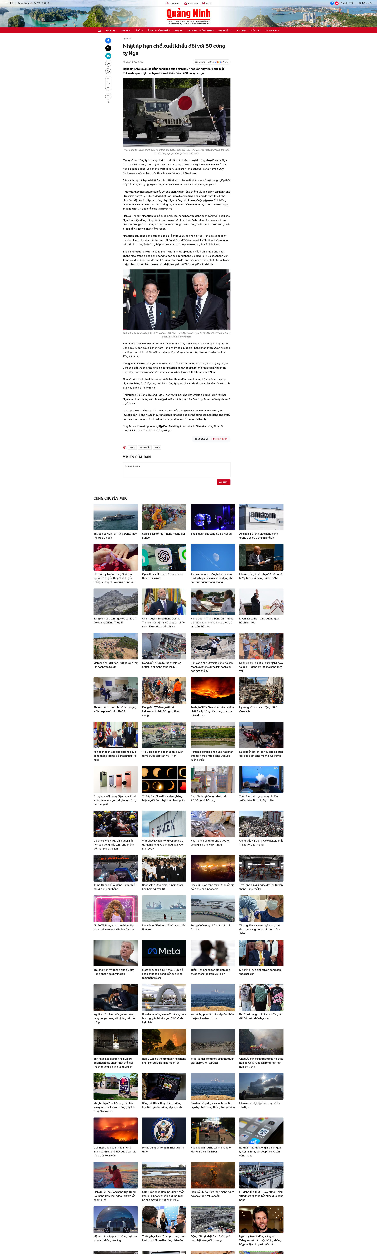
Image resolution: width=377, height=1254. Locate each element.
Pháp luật (224, 30)
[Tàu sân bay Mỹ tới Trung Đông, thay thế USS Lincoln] (116, 517)
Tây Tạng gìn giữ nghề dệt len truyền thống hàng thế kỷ (261, 887)
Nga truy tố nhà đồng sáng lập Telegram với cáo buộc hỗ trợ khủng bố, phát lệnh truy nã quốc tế (260, 1240)
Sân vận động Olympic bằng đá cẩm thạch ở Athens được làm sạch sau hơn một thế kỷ (212, 666)
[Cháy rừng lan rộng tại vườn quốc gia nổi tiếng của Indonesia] (213, 868)
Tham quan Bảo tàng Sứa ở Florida (211, 533)
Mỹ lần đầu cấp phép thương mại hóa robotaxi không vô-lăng (115, 1238)
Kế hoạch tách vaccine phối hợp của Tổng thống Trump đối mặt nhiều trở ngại (115, 755)
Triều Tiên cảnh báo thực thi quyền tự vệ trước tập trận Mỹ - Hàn (162, 753)
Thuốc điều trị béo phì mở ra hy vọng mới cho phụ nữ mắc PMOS (115, 709)
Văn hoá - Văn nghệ (157, 30)
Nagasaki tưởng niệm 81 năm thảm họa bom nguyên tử (162, 887)
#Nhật (132, 447)
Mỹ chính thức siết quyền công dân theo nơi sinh (260, 971)
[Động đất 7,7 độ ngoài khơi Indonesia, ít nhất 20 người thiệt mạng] (164, 690)
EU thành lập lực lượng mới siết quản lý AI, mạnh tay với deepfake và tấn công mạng (260, 1151)
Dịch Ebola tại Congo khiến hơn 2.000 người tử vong (209, 798)
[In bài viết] (108, 71)
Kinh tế (124, 30)
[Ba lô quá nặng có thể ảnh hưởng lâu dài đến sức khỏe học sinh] (261, 997)
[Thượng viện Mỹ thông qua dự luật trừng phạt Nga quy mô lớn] (116, 953)
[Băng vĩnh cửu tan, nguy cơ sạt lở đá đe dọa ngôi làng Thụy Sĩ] (116, 601)
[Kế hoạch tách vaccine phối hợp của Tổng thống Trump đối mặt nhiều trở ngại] (116, 735)
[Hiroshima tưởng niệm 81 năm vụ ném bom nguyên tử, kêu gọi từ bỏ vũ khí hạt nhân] (164, 997)
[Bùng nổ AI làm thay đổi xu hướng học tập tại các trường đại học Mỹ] (164, 1086)
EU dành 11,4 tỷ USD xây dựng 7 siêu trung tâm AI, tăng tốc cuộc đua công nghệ (261, 1195)
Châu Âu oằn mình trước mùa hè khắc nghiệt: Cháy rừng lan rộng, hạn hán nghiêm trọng (261, 1062)
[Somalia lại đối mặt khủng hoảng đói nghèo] (164, 517)
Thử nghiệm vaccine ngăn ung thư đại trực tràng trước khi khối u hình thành (259, 929)
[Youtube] (337, 3)
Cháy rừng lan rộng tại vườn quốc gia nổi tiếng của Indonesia (212, 887)
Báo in (208, 3)
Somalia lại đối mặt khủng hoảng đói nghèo (163, 535)
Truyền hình (175, 3)
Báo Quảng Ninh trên (204, 62)
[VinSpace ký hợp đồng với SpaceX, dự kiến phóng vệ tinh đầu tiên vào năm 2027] (164, 824)
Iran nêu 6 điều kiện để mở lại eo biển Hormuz (164, 927)
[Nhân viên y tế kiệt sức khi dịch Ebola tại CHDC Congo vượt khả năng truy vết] (261, 646)
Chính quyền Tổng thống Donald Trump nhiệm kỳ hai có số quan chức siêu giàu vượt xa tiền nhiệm (163, 622)
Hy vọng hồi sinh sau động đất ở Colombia (258, 709)
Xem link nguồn (219, 439)
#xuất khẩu (145, 447)
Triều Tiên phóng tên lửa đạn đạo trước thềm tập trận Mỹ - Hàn (210, 971)
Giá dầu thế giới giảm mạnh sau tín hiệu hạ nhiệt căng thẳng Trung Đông (213, 1105)
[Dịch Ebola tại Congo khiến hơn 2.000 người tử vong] (213, 779)
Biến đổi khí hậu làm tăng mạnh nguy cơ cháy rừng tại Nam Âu (212, 1193)
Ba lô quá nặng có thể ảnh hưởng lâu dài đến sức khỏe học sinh (260, 1016)
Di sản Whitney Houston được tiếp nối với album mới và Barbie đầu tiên (114, 927)
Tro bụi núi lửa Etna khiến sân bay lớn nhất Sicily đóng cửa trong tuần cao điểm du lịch (212, 711)
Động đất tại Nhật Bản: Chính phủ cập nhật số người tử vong (210, 1238)
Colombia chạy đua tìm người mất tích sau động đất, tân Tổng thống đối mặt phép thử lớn (114, 844)
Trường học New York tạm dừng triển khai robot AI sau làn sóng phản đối (163, 1238)
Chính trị (110, 30)
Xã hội (137, 30)
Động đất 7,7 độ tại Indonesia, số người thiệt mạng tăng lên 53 (161, 664)
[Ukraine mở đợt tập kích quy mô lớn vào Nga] (261, 1086)
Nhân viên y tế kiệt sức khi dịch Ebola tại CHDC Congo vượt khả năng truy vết (261, 666)
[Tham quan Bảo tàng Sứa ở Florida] (213, 517)
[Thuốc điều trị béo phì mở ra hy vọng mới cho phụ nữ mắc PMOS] (116, 690)
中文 (351, 3)
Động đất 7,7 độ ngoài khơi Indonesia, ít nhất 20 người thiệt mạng (161, 711)
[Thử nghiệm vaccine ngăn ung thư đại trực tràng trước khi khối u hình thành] (261, 908)
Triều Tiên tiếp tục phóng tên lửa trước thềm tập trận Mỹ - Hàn (258, 798)
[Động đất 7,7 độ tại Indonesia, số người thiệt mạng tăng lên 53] (164, 646)
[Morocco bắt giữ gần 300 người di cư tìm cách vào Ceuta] (116, 646)
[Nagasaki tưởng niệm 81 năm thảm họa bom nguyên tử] (164, 868)
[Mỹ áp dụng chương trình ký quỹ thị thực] (164, 1131)
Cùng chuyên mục (110, 497)
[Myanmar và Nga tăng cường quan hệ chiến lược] (261, 601)
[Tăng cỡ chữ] (108, 79)
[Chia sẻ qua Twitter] (108, 48)
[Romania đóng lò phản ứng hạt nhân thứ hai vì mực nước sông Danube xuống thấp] (213, 735)
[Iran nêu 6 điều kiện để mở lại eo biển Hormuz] (164, 908)
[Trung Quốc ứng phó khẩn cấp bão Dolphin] (213, 908)
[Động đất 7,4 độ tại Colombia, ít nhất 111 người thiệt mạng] (261, 824)
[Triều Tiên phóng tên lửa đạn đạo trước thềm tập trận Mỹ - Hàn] (213, 953)
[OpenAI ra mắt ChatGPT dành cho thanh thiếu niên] (164, 557)
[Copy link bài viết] (108, 64)
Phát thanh (193, 3)
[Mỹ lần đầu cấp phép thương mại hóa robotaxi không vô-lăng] (116, 1219)
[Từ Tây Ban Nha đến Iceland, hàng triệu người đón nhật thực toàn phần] (164, 779)
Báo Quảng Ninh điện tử (188, 16)
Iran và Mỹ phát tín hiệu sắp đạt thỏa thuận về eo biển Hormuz (212, 1016)
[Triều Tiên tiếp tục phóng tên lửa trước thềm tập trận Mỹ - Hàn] (261, 779)
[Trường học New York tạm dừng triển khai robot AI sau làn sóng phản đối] (164, 1219)
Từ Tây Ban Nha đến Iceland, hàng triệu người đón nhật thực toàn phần (163, 798)
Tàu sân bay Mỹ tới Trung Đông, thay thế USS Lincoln (115, 535)
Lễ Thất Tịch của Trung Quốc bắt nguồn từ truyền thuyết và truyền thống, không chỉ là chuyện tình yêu (114, 578)
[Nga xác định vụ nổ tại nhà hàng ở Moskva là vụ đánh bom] (213, 1131)
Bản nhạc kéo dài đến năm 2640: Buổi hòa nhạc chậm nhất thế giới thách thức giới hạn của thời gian (113, 1062)
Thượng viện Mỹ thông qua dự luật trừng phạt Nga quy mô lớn (114, 971)
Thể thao (240, 30)
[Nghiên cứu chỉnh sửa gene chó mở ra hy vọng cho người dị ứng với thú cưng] (116, 997)
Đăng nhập (367, 3)
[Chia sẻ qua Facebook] (108, 41)
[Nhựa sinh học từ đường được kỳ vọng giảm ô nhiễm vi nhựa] (213, 824)
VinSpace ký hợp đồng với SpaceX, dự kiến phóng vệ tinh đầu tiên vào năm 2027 (162, 844)
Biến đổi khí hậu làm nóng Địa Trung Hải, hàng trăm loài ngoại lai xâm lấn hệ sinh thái (115, 1195)
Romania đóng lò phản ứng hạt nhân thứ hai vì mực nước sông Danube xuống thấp (212, 755)
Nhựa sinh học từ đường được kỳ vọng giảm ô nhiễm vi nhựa (210, 842)
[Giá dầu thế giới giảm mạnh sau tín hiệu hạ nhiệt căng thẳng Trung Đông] (213, 1086)
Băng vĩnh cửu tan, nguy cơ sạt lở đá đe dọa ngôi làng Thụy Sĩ (115, 620)
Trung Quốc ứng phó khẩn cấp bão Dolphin (211, 927)
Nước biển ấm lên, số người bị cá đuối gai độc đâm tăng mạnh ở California (261, 753)
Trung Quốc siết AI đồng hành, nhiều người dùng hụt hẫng (115, 887)
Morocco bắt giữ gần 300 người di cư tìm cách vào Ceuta (116, 664)
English (344, 3)
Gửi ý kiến (223, 482)
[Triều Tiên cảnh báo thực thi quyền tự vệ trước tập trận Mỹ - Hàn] (164, 735)
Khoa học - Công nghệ (200, 30)
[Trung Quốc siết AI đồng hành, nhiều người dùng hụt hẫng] (116, 868)
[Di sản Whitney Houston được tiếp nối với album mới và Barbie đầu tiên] (116, 908)
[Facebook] (332, 3)
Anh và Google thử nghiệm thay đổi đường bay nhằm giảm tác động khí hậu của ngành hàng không (211, 578)
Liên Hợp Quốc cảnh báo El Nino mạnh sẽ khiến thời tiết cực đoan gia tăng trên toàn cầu (115, 1151)
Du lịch (178, 30)
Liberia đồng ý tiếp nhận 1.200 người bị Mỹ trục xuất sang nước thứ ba (260, 576)
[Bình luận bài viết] (108, 96)
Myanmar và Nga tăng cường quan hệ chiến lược (259, 620)
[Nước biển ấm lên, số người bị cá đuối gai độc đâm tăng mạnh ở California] (261, 735)
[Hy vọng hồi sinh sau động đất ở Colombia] (261, 690)
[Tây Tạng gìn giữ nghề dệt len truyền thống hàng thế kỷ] (261, 868)
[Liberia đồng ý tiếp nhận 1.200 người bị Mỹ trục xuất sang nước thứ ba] (261, 557)
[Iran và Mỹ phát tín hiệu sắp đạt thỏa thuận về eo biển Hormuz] (213, 997)
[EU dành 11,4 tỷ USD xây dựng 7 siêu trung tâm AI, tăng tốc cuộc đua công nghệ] (261, 1175)
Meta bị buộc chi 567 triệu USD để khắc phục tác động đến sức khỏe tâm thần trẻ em (162, 973)
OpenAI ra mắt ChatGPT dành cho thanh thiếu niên (162, 576)
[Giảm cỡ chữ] (108, 87)
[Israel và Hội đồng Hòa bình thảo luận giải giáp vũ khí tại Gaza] (213, 1042)
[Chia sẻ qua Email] (108, 56)
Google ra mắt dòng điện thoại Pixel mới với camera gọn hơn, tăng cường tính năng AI (115, 800)
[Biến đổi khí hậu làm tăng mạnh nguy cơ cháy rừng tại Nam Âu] (213, 1175)
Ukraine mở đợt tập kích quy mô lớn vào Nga (260, 1105)
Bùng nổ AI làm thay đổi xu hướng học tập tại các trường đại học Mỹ (162, 1105)
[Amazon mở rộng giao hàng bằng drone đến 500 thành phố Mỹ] (261, 517)
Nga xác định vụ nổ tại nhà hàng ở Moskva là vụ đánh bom (211, 1149)
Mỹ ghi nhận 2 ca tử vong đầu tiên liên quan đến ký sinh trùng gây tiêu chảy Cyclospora (114, 1107)
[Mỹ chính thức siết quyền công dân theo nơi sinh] (261, 953)
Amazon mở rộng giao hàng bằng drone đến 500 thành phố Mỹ (258, 535)
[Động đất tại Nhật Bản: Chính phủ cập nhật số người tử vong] (213, 1219)
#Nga (157, 447)
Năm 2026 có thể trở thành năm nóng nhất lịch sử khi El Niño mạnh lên (164, 1060)
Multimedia (271, 30)
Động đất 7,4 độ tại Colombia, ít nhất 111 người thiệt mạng (261, 842)
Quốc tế (254, 30)
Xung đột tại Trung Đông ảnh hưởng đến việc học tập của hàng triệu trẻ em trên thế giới (212, 622)
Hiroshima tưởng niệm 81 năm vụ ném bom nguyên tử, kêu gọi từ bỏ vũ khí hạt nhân (164, 1018)
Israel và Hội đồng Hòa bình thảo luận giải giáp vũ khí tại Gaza (212, 1060)
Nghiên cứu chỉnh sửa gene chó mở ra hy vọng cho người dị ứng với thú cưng (114, 1018)
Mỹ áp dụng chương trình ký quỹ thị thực (163, 1149)
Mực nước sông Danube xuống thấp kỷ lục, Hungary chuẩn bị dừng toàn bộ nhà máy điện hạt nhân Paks (163, 1195)
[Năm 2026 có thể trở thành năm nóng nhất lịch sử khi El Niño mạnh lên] (164, 1042)
